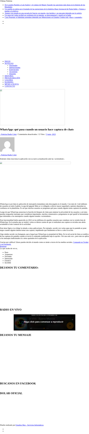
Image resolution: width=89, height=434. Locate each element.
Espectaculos (14, 70)
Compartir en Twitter (80, 242)
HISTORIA (9, 76)
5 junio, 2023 (51, 134)
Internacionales (14, 68)
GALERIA (9, 80)
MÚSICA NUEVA (12, 84)
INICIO (7, 61)
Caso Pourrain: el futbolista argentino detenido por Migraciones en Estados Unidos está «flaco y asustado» (43, 17)
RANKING (9, 82)
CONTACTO (10, 86)
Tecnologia (13, 72)
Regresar (3, 246)
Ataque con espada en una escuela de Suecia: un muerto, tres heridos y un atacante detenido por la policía (43, 13)
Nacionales (13, 65)
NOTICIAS (9, 63)
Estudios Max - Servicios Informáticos (30, 425)
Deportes (12, 74)
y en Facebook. (5, 244)
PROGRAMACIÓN (12, 78)
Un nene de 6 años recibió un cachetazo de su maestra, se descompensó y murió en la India (38, 15)
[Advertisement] (44, 42)
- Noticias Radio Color (8, 134)
